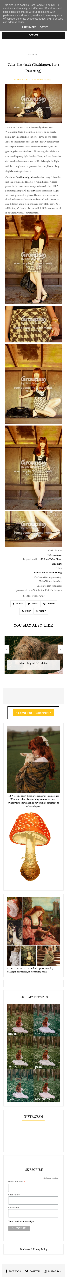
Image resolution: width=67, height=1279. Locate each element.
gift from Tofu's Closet (51, 559)
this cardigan (25, 177)
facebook (15, 1271)
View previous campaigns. (21, 1221)
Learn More (28, 27)
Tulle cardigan (54, 555)
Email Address (16, 1181)
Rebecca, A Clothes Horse (28, 79)
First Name (14, 1194)
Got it (44, 27)
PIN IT (28, 611)
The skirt (31, 190)
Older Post (42, 712)
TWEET (34, 604)
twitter (35, 1271)
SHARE (19, 604)
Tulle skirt (56, 563)
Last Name (14, 1207)
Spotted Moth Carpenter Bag (48, 572)
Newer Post (25, 712)
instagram (54, 1271)
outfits (32, 55)
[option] (33, 656)
